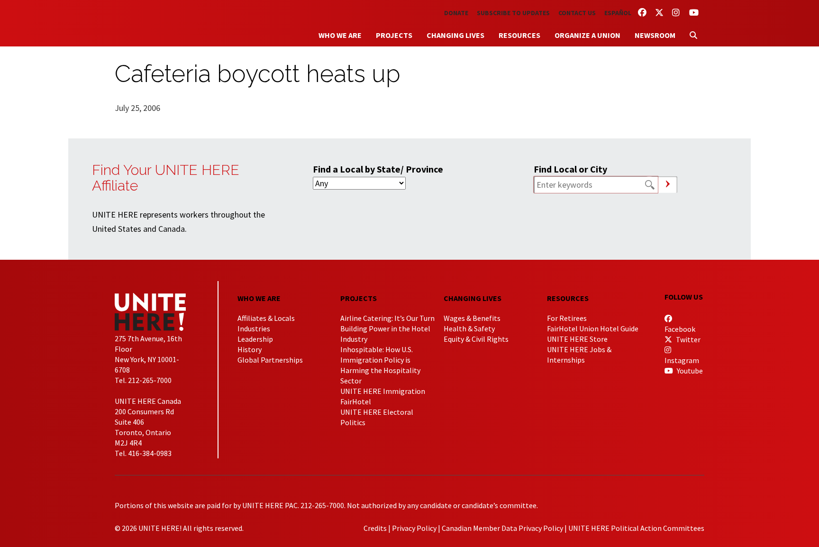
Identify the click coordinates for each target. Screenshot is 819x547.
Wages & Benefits (472, 318)
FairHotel (355, 401)
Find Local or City (570, 169)
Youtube (689, 370)
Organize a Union (587, 35)
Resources (519, 35)
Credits (375, 528)
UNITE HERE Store (577, 339)
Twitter (687, 339)
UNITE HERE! (167, 23)
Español (617, 12)
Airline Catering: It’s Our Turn (387, 318)
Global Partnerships (270, 360)
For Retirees (567, 318)
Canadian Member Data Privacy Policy (502, 528)
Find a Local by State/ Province (378, 169)
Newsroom (655, 35)
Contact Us (577, 12)
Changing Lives (455, 35)
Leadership (255, 339)
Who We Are (340, 35)
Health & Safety (469, 328)
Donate (456, 12)
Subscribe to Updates (513, 12)
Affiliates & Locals (266, 318)
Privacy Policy (414, 528)
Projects (394, 35)
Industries (253, 328)
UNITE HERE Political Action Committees (636, 528)
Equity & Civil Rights (476, 339)
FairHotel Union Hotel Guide (592, 328)
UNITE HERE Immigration (382, 391)
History (249, 349)
